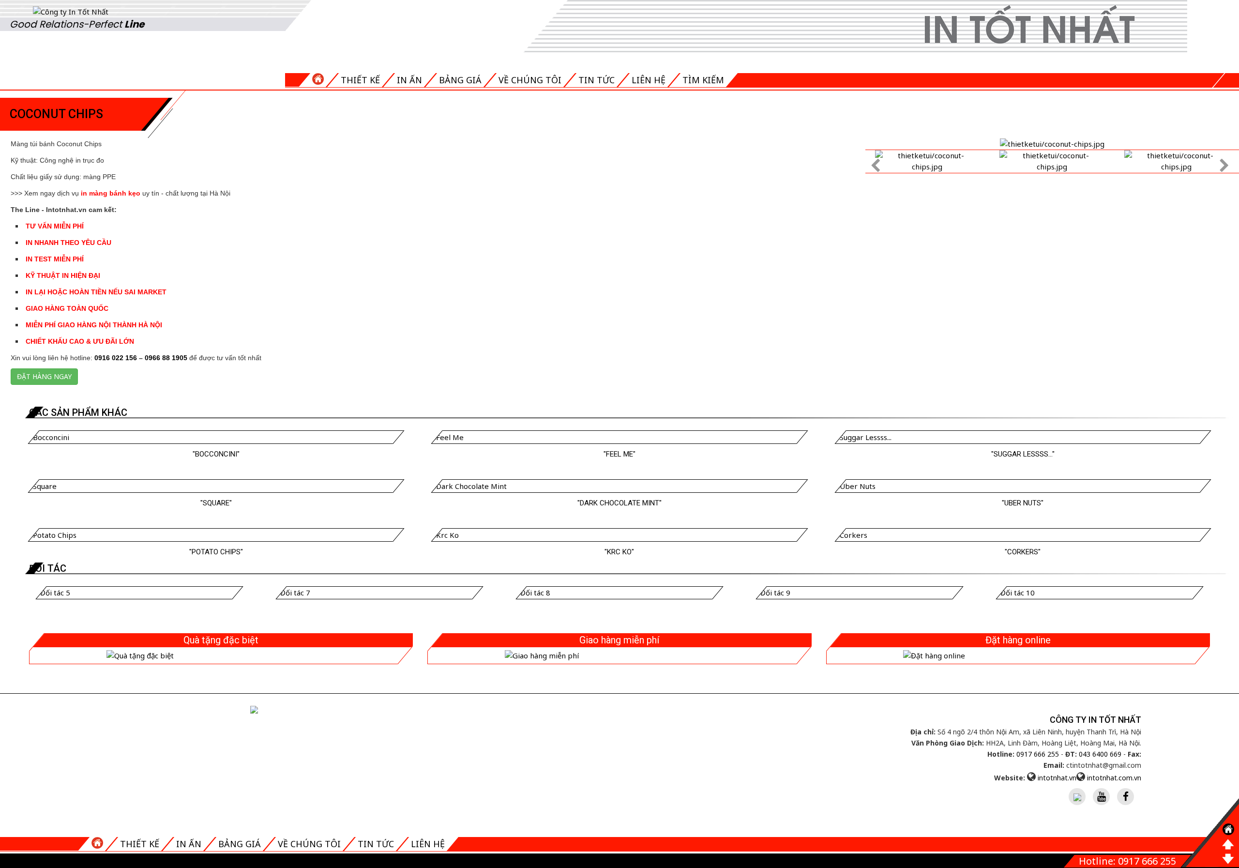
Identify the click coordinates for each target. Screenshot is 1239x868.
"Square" (216, 503)
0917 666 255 (1037, 754)
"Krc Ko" (619, 552)
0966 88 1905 (166, 358)
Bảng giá (460, 80)
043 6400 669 (1100, 754)
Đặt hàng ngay (44, 376)
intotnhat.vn (1057, 777)
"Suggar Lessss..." (1023, 454)
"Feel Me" (619, 454)
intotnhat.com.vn (1114, 777)
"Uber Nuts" (1022, 503)
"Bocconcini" (216, 454)
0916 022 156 (115, 358)
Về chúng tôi (530, 80)
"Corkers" (1023, 552)
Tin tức (596, 80)
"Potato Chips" (216, 552)
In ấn (409, 80)
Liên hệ (648, 80)
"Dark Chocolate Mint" (619, 503)
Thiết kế (360, 80)
